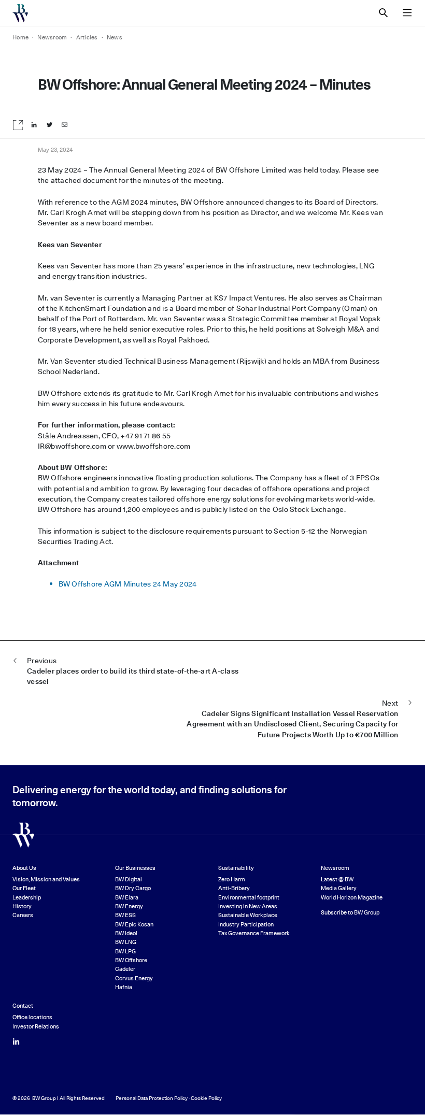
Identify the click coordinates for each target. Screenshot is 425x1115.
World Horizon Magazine (351, 898)
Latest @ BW (337, 879)
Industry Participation (246, 924)
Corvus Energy (134, 978)
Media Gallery (339, 888)
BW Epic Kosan (134, 924)
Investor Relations (35, 1027)
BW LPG (125, 951)
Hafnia (123, 987)
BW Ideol (126, 933)
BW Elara (126, 898)
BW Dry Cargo (133, 888)
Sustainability (236, 868)
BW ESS (125, 915)
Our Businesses (135, 868)
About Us (24, 868)
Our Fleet (24, 888)
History (22, 906)
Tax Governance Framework (254, 933)
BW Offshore (131, 960)
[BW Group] (20, 13)
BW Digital (128, 879)
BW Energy (129, 906)
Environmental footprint (248, 898)
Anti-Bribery (234, 888)
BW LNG (125, 942)
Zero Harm (231, 879)
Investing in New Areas (247, 906)
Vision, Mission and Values (46, 879)
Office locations (32, 1017)
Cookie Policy (206, 1098)
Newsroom (335, 868)
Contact (22, 1006)
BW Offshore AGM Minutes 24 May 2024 (128, 584)
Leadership (26, 898)
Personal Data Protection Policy (152, 1098)
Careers (22, 915)
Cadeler (125, 969)
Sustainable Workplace (247, 915)
